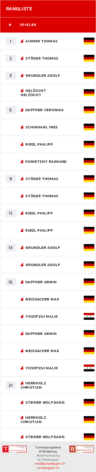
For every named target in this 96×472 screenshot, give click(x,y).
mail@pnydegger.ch (50, 463)
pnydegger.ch (48, 468)
